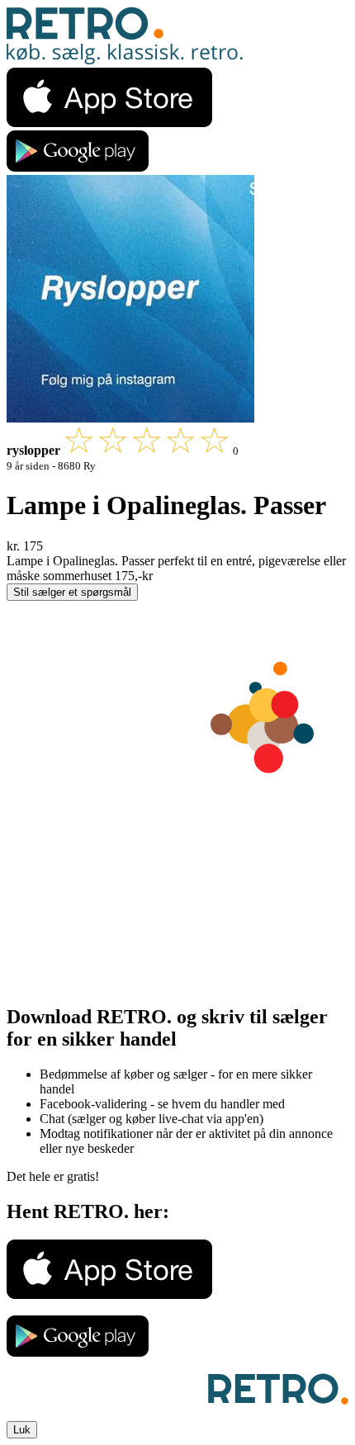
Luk (22, 1430)
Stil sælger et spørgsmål (72, 592)
